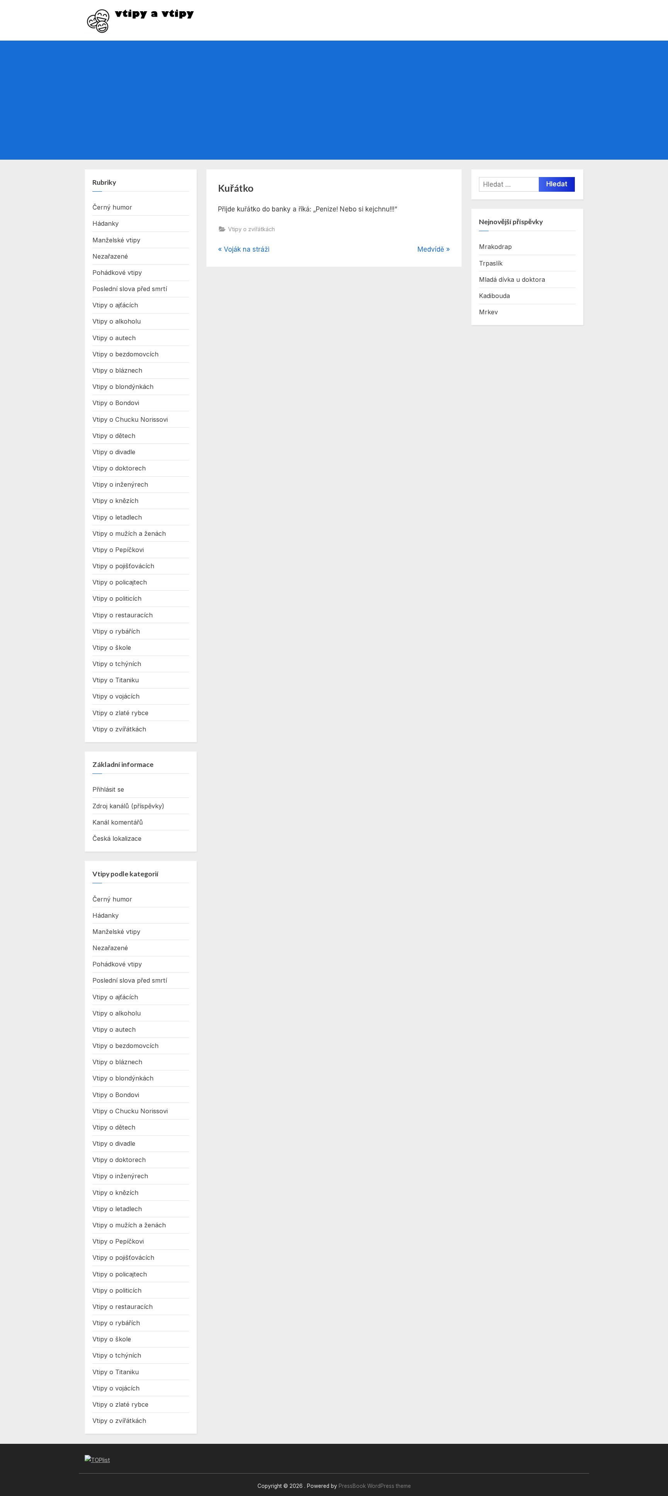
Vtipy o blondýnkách (122, 386)
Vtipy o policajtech (119, 582)
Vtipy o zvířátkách (251, 229)
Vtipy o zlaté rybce (120, 713)
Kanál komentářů (117, 822)
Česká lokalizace (116, 838)
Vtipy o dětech (113, 436)
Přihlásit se (108, 789)
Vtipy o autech (114, 338)
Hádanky (105, 223)
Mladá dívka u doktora (512, 279)
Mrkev (488, 312)
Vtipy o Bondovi (115, 403)
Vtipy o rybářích (116, 631)
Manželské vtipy (116, 240)
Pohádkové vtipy (117, 272)
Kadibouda (494, 296)
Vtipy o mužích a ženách (129, 533)
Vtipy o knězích (115, 500)
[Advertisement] (334, 100)
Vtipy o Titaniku (115, 680)
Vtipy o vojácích (116, 696)
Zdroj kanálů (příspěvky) (128, 806)
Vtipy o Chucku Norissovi (130, 419)
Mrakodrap (495, 246)
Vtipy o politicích (116, 598)
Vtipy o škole (111, 647)
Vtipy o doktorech (119, 468)
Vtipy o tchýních (116, 664)
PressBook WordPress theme (375, 1486)
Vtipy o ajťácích (115, 305)
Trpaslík (491, 263)
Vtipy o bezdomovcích (125, 354)
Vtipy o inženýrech (120, 484)
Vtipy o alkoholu (116, 321)
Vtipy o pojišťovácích (123, 566)
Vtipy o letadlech (117, 517)
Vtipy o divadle (113, 452)
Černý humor (112, 207)
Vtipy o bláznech (117, 370)
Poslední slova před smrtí (129, 289)
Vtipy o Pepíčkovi (118, 550)
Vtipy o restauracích (122, 615)
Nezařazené (110, 256)
